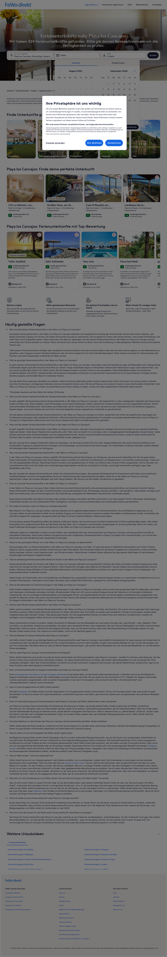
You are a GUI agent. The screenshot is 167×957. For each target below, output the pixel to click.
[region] (84, 123)
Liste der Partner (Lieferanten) (58, 134)
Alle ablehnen (94, 143)
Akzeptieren (114, 143)
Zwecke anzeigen (55, 143)
